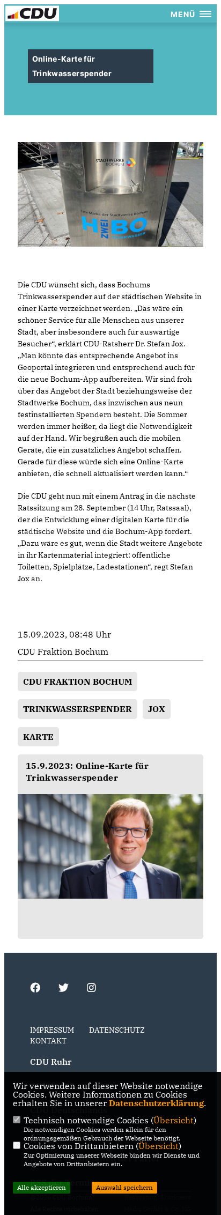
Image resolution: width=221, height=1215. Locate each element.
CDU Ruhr (50, 1061)
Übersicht (173, 1120)
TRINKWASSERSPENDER (77, 709)
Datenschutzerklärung (156, 1103)
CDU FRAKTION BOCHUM (77, 681)
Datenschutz (117, 1030)
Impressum (52, 1030)
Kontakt (48, 1041)
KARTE (38, 737)
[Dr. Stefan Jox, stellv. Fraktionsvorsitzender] (110, 846)
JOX (156, 709)
